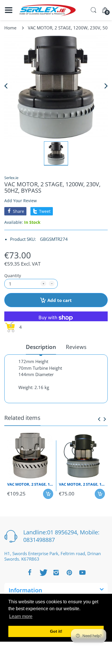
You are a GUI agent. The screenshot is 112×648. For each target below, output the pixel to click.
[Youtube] (82, 572)
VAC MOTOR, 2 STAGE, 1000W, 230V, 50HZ (30, 484)
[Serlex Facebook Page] (29, 572)
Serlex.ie (11, 177)
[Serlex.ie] (47, 10)
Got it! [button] (56, 631)
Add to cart (59, 300)
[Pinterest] (69, 572)
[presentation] (99, 419)
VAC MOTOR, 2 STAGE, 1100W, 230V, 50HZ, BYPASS (82, 484)
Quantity (12, 275)
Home (10, 28)
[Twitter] (43, 572)
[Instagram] (56, 572)
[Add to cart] (48, 494)
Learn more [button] (20, 616)
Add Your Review (20, 200)
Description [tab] (41, 347)
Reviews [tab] (76, 347)
